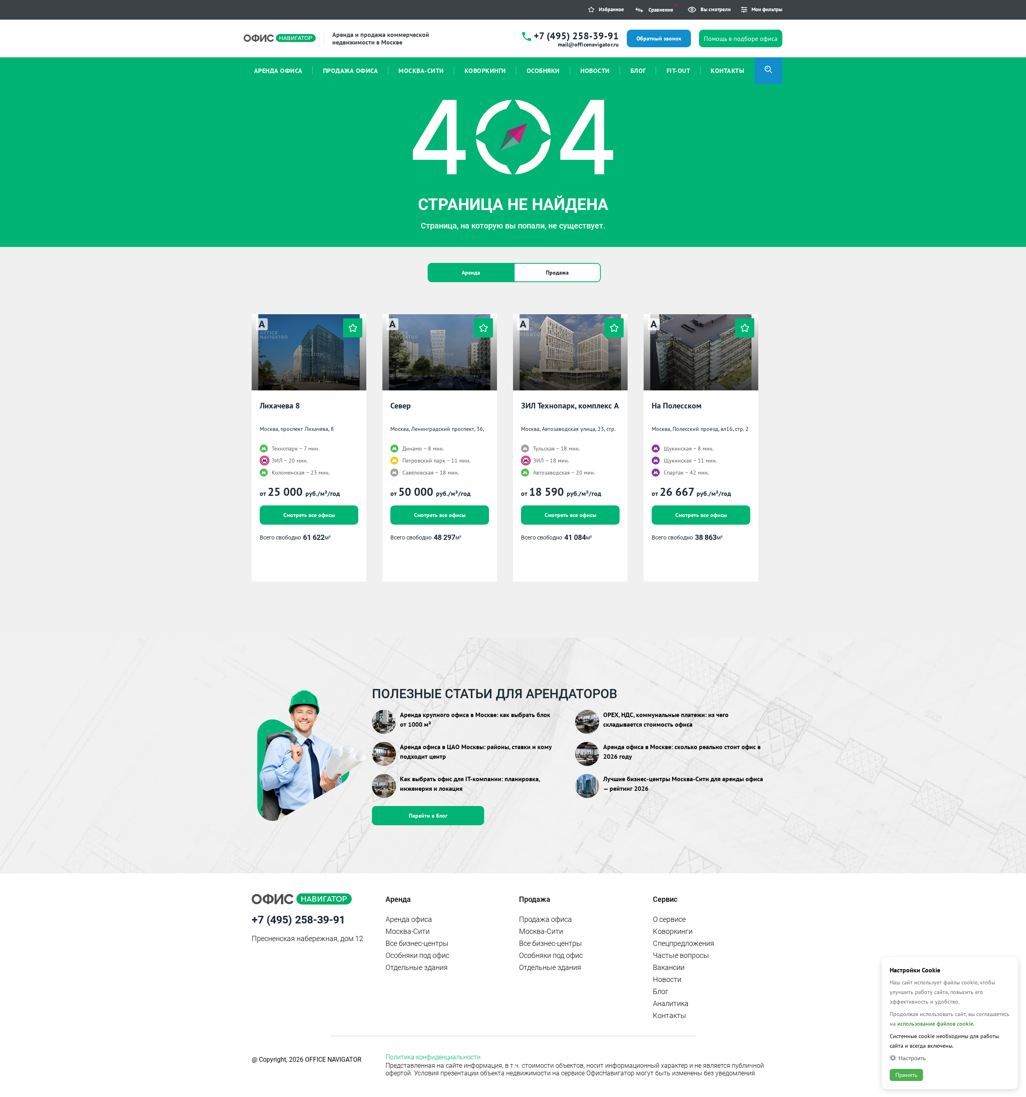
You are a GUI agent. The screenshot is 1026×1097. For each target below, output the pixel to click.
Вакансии (669, 967)
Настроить (912, 1058)
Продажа (557, 272)
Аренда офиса (409, 919)
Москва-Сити (408, 931)
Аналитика (671, 1003)
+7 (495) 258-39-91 (576, 36)
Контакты (669, 1015)
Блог (661, 991)
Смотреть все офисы (309, 515)
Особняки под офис (417, 955)
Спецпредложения (683, 943)
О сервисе (669, 919)
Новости (667, 979)
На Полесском (676, 406)
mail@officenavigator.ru (588, 44)
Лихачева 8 (280, 406)
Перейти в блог (428, 815)
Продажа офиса (545, 919)
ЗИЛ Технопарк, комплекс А (570, 406)
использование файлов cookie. (935, 1023)
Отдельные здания (417, 967)
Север (400, 406)
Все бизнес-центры (417, 943)
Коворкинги (673, 931)
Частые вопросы (681, 955)
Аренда (471, 272)
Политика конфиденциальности (433, 1057)
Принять (906, 1075)
